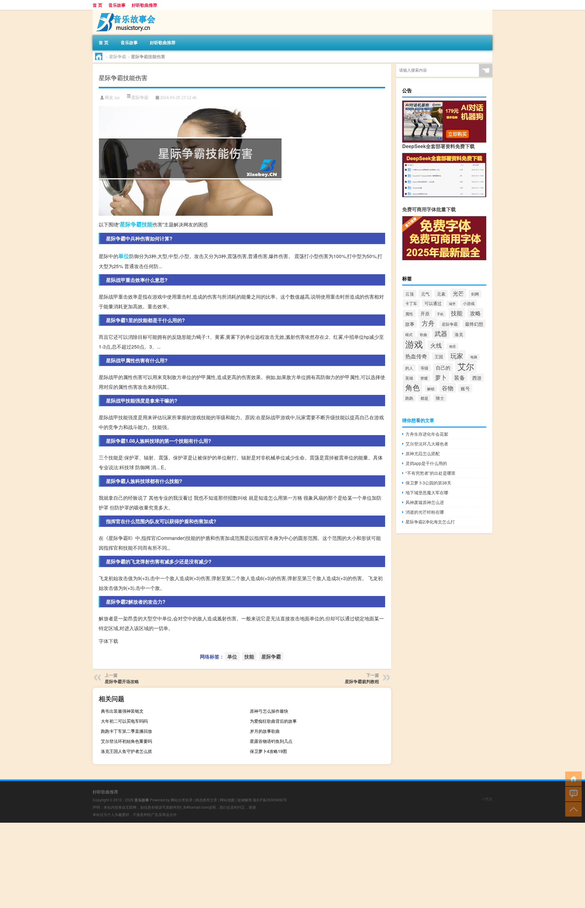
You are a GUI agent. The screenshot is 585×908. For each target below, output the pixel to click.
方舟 (428, 323)
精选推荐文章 (206, 799)
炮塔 (452, 346)
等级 (424, 368)
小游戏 (469, 303)
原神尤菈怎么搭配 (423, 453)
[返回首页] (572, 778)
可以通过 (432, 303)
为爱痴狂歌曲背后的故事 (273, 721)
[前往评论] (572, 793)
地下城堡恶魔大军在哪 (427, 492)
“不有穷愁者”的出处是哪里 (431, 473)
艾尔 (466, 366)
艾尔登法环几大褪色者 (427, 444)
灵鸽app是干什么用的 (426, 463)
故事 (409, 324)
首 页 (97, 5)
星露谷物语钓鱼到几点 (271, 741)
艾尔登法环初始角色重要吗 (126, 741)
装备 (459, 377)
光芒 (458, 293)
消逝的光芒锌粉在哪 (425, 512)
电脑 (473, 357)
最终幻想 (474, 324)
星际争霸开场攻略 (122, 681)
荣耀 (424, 378)
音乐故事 (117, 5)
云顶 (409, 294)
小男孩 (486, 798)
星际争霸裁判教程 (362, 681)
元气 (425, 294)
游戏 (414, 343)
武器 (440, 333)
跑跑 (409, 398)
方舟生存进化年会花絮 (427, 434)
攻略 (475, 313)
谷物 (447, 388)
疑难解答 (244, 799)
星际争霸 (117, 56)
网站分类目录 (182, 799)
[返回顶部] (572, 809)
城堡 (452, 303)
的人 (409, 368)
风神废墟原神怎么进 (425, 502)
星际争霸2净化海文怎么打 (430, 522)
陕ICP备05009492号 (270, 799)
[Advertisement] (183, 865)
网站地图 (227, 799)
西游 (476, 377)
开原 (425, 313)
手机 (440, 313)
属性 (409, 314)
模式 (409, 334)
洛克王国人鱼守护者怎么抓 (126, 751)
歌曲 (423, 334)
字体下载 (108, 640)
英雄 (409, 378)
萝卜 (441, 377)
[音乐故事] (125, 12)
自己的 (443, 367)
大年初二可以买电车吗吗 (124, 721)
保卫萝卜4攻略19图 (268, 751)
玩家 (456, 355)
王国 (438, 356)
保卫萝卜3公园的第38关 (428, 483)
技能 (147, 224)
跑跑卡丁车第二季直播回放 (126, 731)
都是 (424, 398)
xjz (117, 97)
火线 (436, 345)
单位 (123, 256)
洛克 (459, 334)
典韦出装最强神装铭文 (122, 711)
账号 (465, 388)
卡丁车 (411, 303)
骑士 (440, 398)
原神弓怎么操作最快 (269, 711)
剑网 (475, 294)
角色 (412, 387)
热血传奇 (416, 356)
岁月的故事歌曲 (265, 731)
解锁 (430, 388)
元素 (441, 294)
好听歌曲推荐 (144, 5)
